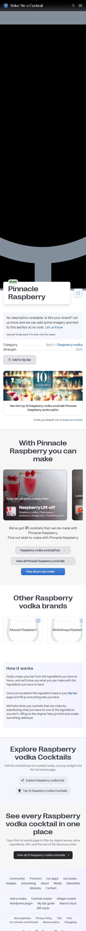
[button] (19, 359)
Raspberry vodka (70, 345)
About (45, 883)
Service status (51, 922)
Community (17, 878)
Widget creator (66, 898)
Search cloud (67, 903)
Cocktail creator (41, 898)
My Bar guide (46, 903)
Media (58, 883)
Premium (36, 878)
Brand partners (22, 918)
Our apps (52, 878)
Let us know (54, 327)
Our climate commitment (24, 922)
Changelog (70, 922)
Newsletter (73, 883)
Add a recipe (18, 898)
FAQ (69, 918)
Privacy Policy (44, 918)
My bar (72, 693)
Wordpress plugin (21, 903)
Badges (11, 883)
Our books (70, 878)
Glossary (35, 888)
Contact (51, 888)
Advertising (28, 883)
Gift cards (43, 908)
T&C (59, 918)
